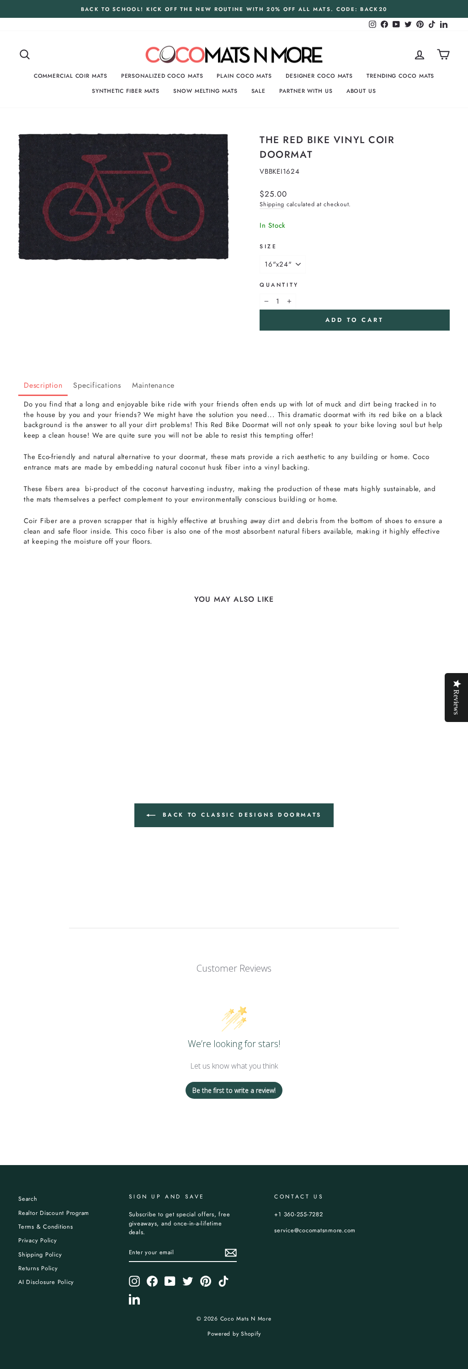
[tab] (43, 386)
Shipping (272, 204)
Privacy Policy (37, 1240)
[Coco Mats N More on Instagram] (134, 1281)
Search (27, 1198)
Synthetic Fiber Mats (126, 91)
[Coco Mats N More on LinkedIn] (134, 1299)
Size (268, 246)
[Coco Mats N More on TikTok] (223, 1281)
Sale (258, 91)
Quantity (279, 285)
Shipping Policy (40, 1254)
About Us (361, 91)
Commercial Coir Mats (70, 76)
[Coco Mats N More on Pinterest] (205, 1281)
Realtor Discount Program (53, 1213)
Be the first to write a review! (234, 1090)
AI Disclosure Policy (46, 1282)
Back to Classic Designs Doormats (240, 815)
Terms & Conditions (45, 1226)
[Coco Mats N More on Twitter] (187, 1281)
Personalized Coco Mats (162, 76)
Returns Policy (38, 1268)
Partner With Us (306, 91)
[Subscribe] (231, 1252)
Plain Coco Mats (244, 76)
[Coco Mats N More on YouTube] (170, 1281)
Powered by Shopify (234, 1334)
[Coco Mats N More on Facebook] (152, 1281)
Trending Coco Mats (400, 76)
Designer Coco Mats (319, 76)
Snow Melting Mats (205, 91)
